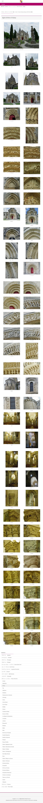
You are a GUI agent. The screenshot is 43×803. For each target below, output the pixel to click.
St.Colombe (5, 765)
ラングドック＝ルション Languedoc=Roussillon (10, 669)
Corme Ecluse (5, 702)
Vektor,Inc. (31, 800)
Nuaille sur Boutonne (6, 737)
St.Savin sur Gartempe (7, 774)
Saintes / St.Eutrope (6, 760)
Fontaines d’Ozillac (6, 711)
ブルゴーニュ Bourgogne (6, 659)
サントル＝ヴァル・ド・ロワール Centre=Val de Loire (11, 664)
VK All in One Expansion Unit (25, 800)
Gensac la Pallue (6, 713)
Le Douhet (4, 718)
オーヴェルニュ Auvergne (6, 657)
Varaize (4, 779)
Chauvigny (4, 697)
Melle (3, 730)
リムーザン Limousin (6, 671)
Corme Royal (5, 704)
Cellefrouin (4, 690)
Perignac (4, 739)
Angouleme (5, 683)
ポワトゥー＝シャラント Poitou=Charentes (10, 678)
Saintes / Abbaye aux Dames (8, 758)
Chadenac (4, 692)
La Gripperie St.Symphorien (7, 716)
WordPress (11, 800)
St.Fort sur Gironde (6, 767)
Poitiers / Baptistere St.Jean (7, 744)
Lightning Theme (17, 800)
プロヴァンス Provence (6, 784)
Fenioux (4, 709)
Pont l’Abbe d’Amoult (6, 753)
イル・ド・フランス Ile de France (8, 666)
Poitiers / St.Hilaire (6, 749)
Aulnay (4, 685)
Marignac (4, 725)
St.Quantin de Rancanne (7, 772)
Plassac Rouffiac (5, 742)
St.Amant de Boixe (6, 763)
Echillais (4, 706)
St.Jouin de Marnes (6, 770)
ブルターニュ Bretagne (6, 662)
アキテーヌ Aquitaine (6, 655)
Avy (3, 688)
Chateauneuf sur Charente (7, 695)
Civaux (4, 699)
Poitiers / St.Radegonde (7, 751)
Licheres (4, 720)
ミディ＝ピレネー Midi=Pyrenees (8, 673)
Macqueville (5, 723)
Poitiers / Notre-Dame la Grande (8, 746)
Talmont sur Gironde (6, 777)
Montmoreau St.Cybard (7, 732)
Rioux (4, 756)
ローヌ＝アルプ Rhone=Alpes (7, 786)
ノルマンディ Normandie (6, 676)
